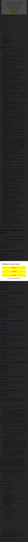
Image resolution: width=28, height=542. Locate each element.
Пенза (14, 275)
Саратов (14, 267)
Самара (14, 271)
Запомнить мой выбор (15, 278)
